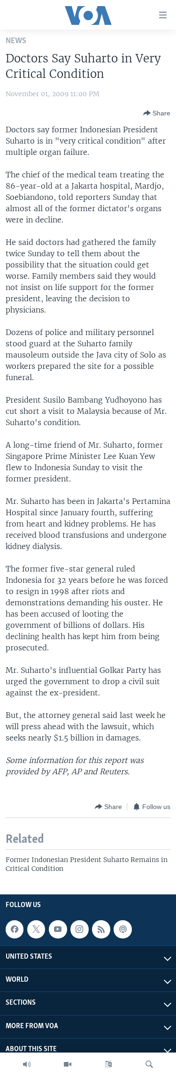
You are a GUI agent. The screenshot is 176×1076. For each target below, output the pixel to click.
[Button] (156, 113)
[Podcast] (122, 929)
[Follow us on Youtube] (58, 929)
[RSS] (101, 929)
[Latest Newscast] (27, 1064)
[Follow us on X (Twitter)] (36, 929)
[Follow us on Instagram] (79, 929)
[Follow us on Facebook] (14, 929)
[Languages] (108, 1064)
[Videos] (68, 1064)
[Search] (149, 1064)
